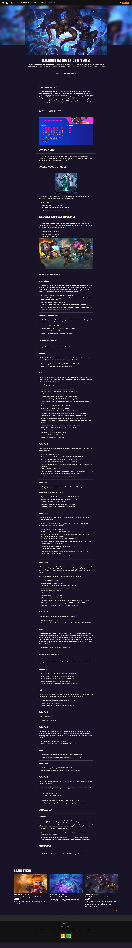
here (73, 97)
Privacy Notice (39, 929)
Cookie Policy (63, 929)
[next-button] (117, 910)
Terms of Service (52, 929)
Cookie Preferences (91, 929)
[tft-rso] (12, 3)
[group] (66, 890)
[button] (59, 73)
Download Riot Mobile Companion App (66, 918)
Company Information (76, 929)
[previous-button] (114, 910)
